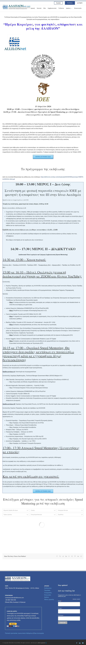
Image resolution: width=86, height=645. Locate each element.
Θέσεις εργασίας (49, 599)
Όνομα (60, 608)
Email (60, 601)
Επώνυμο (61, 615)
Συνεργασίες (48, 592)
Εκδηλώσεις (48, 588)
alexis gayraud (41, 642)
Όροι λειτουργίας (39, 633)
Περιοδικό (47, 590)
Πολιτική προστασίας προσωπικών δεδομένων (19, 633)
